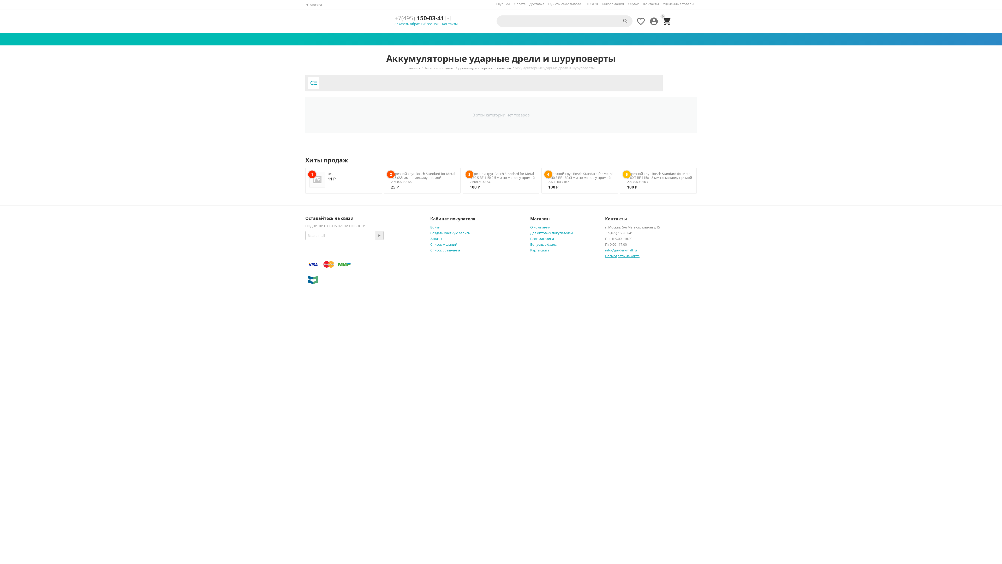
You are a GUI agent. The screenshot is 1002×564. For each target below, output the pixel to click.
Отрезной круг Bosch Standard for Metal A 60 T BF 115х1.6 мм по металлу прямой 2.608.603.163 (659, 177)
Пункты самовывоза (564, 4)
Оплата (520, 4)
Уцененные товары (678, 4)
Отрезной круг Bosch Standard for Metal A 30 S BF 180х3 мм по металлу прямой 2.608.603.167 (580, 177)
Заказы (436, 238)
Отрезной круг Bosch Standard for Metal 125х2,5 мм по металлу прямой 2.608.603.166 (423, 177)
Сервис (633, 4)
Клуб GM (503, 4)
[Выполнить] (379, 235)
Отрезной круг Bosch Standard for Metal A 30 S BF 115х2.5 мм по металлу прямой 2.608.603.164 (502, 177)
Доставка (536, 4)
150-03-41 (419, 18)
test (331, 173)
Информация (613, 4)
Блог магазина (542, 238)
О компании (540, 227)
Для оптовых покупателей (551, 233)
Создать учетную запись (450, 233)
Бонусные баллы (543, 244)
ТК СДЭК (591, 4)
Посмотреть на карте (622, 256)
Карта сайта (539, 250)
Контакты (651, 4)
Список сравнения (445, 250)
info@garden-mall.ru (621, 250)
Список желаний (443, 244)
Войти (435, 227)
